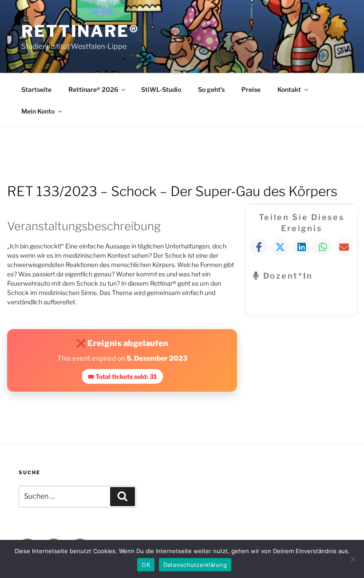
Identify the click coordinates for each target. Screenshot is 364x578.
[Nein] (352, 558)
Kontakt (289, 89)
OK (146, 564)
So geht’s (211, 89)
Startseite (36, 89)
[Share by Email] (344, 247)
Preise (251, 89)
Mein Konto (38, 111)
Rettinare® (80, 31)
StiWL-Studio (161, 89)
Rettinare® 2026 (93, 89)
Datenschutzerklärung (195, 564)
